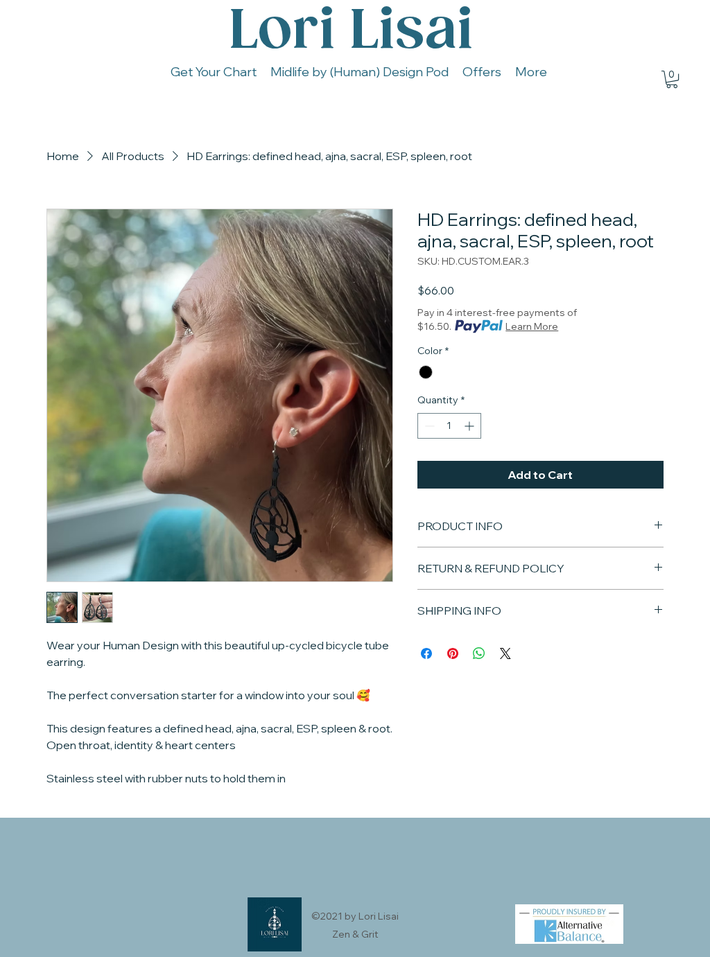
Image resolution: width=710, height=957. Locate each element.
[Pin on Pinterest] (452, 653)
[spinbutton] (449, 426)
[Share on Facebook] (426, 653)
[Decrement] (428, 426)
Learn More (531, 326)
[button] (671, 79)
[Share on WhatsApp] (479, 653)
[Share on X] (505, 653)
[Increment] (470, 426)
